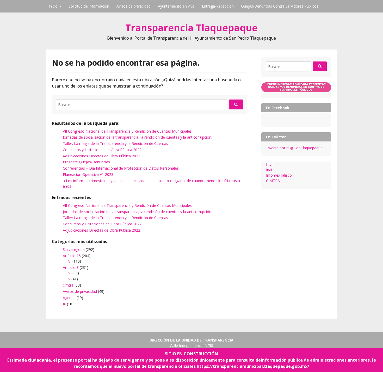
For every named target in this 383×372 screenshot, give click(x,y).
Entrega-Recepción (218, 6)
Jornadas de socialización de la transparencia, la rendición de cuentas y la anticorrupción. (137, 137)
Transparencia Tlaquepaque (191, 27)
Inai (269, 169)
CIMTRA (273, 180)
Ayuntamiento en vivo (176, 6)
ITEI (269, 164)
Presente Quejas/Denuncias (86, 161)
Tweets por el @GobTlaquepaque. (294, 147)
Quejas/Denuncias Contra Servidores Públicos (279, 6)
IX (64, 303)
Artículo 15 (72, 255)
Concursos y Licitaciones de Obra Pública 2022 (102, 149)
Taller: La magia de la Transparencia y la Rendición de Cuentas (115, 143)
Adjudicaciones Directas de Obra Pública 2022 (101, 155)
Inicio (53, 6)
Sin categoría (74, 249)
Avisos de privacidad (133, 6)
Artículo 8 (71, 267)
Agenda (69, 297)
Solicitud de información (89, 6)
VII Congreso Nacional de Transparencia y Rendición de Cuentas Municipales (127, 131)
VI (69, 261)
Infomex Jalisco (279, 175)
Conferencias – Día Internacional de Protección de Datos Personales (121, 168)
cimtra (68, 285)
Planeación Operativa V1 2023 (88, 174)
